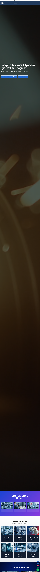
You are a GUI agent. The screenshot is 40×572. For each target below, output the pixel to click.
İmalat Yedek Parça (23, 76)
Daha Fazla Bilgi (7, 539)
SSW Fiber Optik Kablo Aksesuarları (8, 76)
